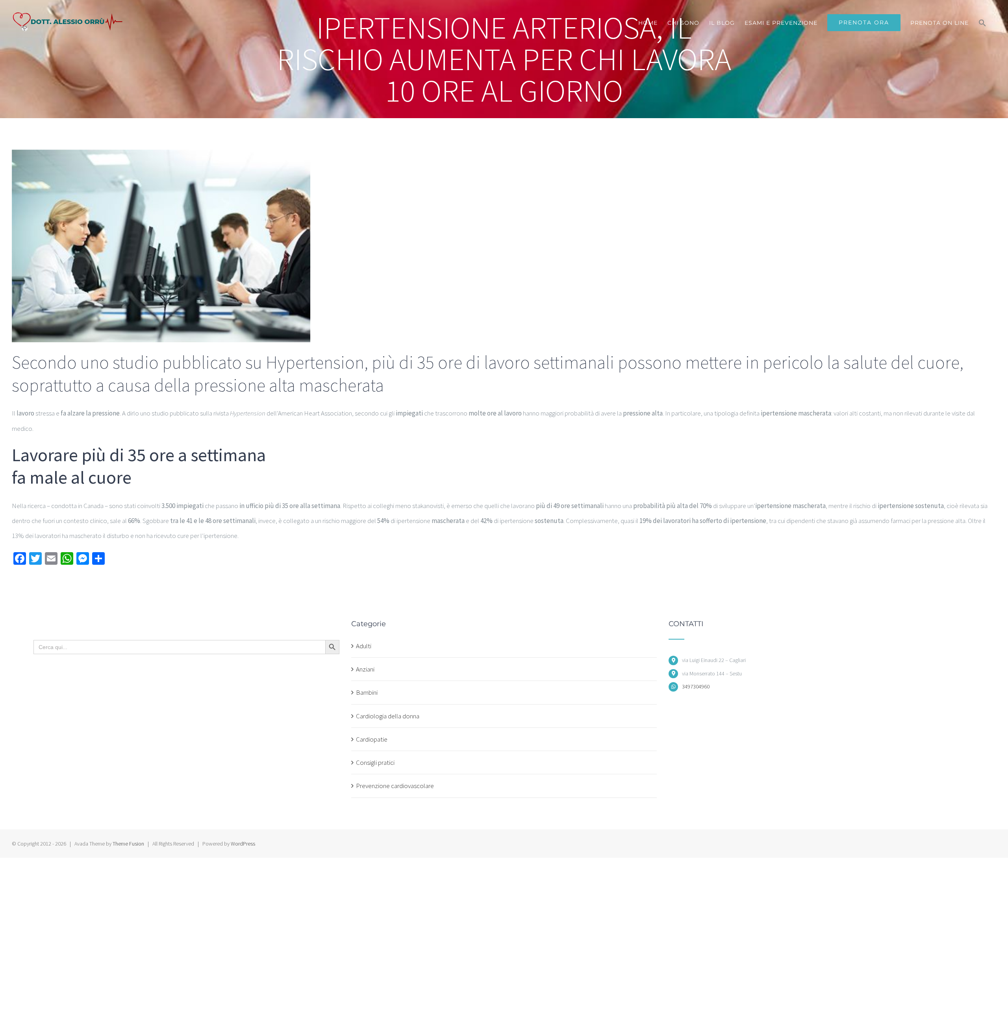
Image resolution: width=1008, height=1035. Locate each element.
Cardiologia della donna (387, 716)
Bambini (367, 692)
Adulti (363, 646)
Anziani (365, 669)
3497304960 (696, 686)
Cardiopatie (371, 739)
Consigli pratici (375, 762)
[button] (982, 22)
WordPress (243, 843)
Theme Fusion (128, 843)
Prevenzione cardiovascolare (395, 785)
